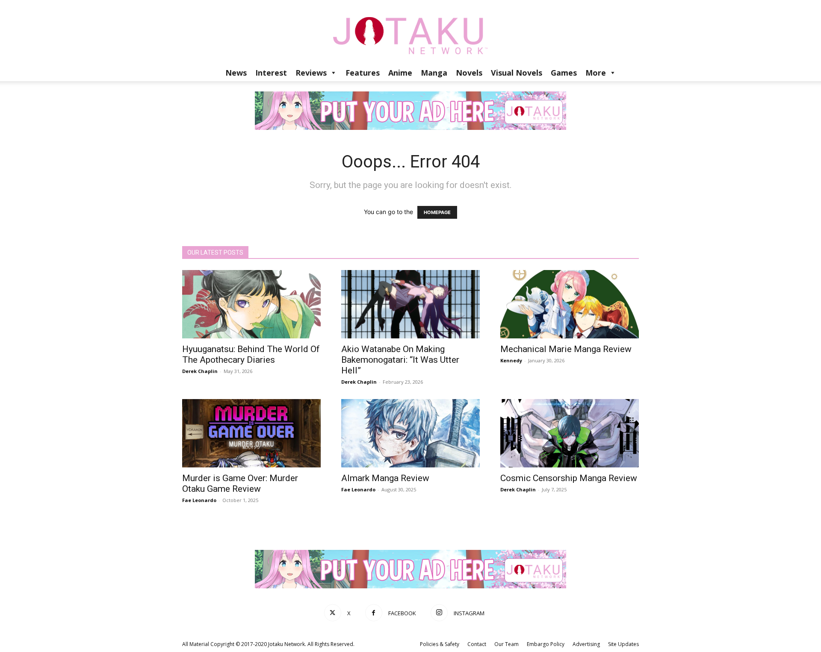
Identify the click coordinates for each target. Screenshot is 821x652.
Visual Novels (516, 73)
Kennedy (511, 360)
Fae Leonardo (199, 500)
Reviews (311, 73)
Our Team (506, 644)
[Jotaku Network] (410, 32)
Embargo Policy (545, 644)
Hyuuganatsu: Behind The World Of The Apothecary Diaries (251, 354)
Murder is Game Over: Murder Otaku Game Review (240, 483)
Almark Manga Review (385, 478)
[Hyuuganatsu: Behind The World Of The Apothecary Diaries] (251, 304)
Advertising (586, 644)
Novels (469, 73)
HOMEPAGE (437, 212)
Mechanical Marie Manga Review (566, 349)
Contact (476, 644)
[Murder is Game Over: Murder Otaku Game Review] (251, 433)
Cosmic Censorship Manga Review (568, 478)
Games (564, 73)
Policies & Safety (439, 644)
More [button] (595, 73)
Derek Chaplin (200, 371)
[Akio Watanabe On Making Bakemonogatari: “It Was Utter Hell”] (410, 304)
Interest (271, 73)
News (236, 73)
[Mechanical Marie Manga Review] (569, 304)
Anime (400, 73)
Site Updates (623, 644)
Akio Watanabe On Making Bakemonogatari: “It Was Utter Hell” (400, 360)
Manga (434, 73)
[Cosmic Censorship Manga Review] (569, 433)
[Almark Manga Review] (410, 433)
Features (363, 73)
